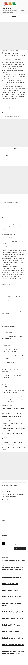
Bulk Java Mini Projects (10, 590)
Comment (5, 499)
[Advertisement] (14, 36)
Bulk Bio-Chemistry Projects (12, 618)
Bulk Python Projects (10, 584)
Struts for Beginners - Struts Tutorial (12, 420)
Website (4, 535)
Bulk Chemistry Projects (11, 625)
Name (4, 520)
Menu (14, 16)
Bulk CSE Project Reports (11, 577)
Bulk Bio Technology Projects (13, 612)
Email (4, 528)
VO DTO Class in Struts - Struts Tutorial (12, 433)
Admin (17, 50)
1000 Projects (10, 9)
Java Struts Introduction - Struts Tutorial (12, 413)
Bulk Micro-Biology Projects (12, 638)
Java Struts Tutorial (11, 485)
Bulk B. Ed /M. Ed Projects (11, 631)
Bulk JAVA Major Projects (11, 597)
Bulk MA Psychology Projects (13, 645)
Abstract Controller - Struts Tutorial (11, 416)
